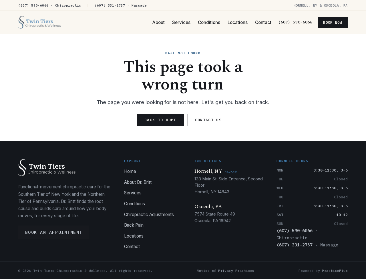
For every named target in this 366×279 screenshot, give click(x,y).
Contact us (208, 119)
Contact (263, 22)
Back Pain (134, 225)
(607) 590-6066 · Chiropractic (49, 5)
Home (130, 171)
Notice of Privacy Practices (225, 270)
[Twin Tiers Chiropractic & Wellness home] (39, 22)
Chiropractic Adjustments (149, 214)
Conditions (209, 22)
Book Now (332, 22)
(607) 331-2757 (295, 245)
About (158, 22)
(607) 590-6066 (295, 22)
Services (181, 22)
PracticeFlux (335, 270)
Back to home (160, 119)
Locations (238, 22)
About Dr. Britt (138, 182)
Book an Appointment (53, 232)
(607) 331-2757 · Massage (121, 5)
